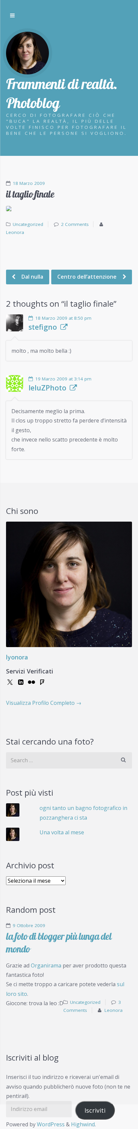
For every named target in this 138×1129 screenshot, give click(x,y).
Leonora (15, 232)
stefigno (42, 327)
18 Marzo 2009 (29, 183)
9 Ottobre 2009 (29, 925)
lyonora (17, 657)
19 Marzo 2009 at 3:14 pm (63, 379)
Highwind (83, 1124)
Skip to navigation (12, 15)
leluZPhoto (47, 387)
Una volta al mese (62, 832)
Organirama (46, 965)
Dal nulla (31, 276)
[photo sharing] (69, 208)
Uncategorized (28, 224)
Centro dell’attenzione (87, 276)
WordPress (51, 1124)
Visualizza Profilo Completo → (43, 703)
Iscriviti (95, 1110)
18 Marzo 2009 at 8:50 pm (63, 318)
